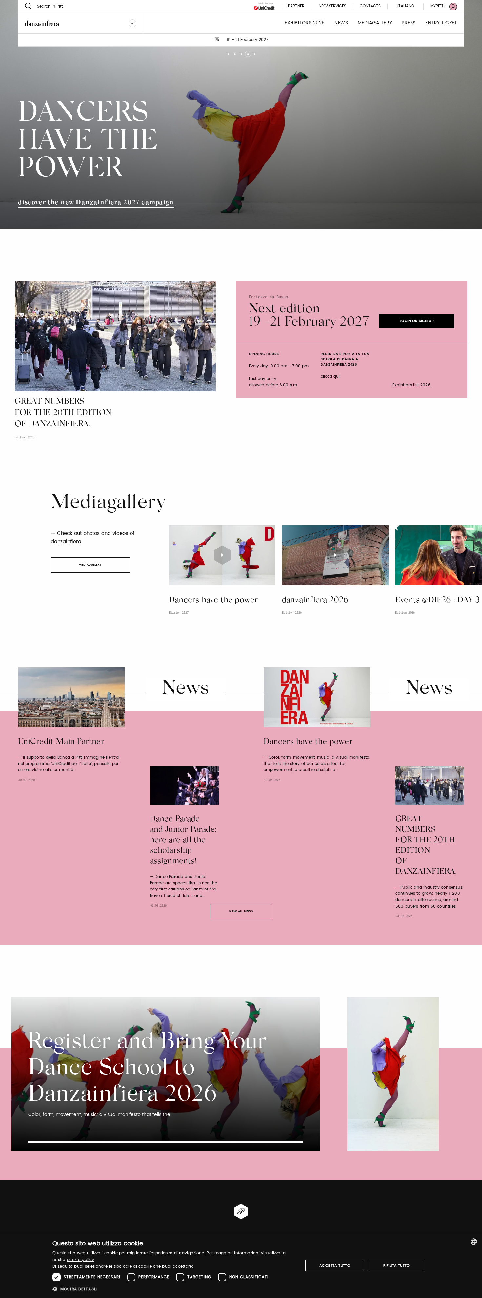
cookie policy (80, 1260)
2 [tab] (234, 51)
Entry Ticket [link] (441, 23)
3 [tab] (241, 51)
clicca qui (330, 376)
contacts (370, 6)
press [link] (409, 23)
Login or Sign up (417, 321)
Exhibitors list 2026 (411, 385)
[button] (173, 1289)
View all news (241, 911)
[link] (439, 6)
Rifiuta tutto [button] (396, 1265)
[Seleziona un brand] (132, 23)
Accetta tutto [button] (334, 1265)
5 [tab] (254, 51)
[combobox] (474, 1241)
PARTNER (296, 6)
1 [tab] (228, 51)
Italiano (405, 6)
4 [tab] (247, 51)
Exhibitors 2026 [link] (305, 23)
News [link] (341, 23)
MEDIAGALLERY (90, 564)
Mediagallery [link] (375, 23)
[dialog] (241, 1265)
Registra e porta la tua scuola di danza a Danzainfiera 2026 (345, 359)
